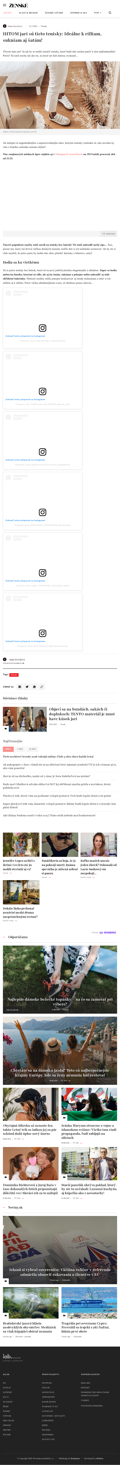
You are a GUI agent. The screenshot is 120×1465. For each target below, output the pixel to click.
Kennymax (75, 1458)
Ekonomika (47, 1435)
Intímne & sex (78, 13)
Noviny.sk (47, 1383)
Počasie (7, 1435)
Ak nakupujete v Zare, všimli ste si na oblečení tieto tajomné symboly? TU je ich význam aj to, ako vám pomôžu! (60, 766)
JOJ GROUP (7, 1402)
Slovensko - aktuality (53, 1416)
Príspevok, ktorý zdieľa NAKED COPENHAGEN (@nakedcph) (42, 525)
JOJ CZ (6, 1397)
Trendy (7, 13)
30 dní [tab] (32, 749)
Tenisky (14, 675)
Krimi (45, 1425)
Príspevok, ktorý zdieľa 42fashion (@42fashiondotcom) (42, 646)
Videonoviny (48, 1397)
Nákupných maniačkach (69, 154)
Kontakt (85, 1388)
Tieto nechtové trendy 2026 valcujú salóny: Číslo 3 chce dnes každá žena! (48, 756)
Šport (6, 1406)
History (7, 1430)
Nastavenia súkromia (92, 1406)
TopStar (7, 1416)
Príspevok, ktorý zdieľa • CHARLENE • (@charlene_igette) (43, 585)
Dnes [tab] (8, 749)
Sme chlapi (8, 1420)
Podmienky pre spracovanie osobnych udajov (95, 1394)
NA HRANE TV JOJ (50, 1406)
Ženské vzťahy (54, 13)
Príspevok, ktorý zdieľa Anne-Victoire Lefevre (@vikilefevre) (42, 464)
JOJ (4, 1383)
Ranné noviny (49, 1402)
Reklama (85, 1383)
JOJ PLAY (7, 1388)
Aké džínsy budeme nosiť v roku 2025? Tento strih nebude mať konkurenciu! (49, 815)
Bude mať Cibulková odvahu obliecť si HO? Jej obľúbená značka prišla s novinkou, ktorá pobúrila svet (57, 786)
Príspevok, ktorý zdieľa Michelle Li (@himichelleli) (42, 341)
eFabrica (99, 1458)
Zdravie (7, 1425)
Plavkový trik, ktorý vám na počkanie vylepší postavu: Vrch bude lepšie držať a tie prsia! (57, 796)
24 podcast (47, 1411)
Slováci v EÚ (48, 1439)
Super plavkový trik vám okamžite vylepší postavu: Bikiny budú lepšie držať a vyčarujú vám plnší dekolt (59, 805)
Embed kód (110, 234)
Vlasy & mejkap (28, 13)
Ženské (6, 1411)
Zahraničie (47, 1420)
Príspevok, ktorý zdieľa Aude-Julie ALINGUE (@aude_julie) (43, 404)
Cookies (85, 1400)
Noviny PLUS (48, 1392)
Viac (96, 13)
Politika (46, 1430)
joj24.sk (46, 1388)
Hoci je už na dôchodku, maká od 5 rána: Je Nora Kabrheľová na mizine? (46, 776)
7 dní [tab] (20, 749)
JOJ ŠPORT (7, 1392)
